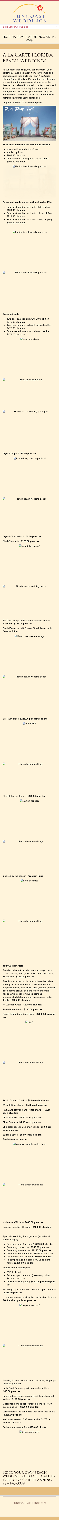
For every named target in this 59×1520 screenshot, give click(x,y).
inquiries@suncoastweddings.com (22, 97)
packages (8, 76)
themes (44, 72)
